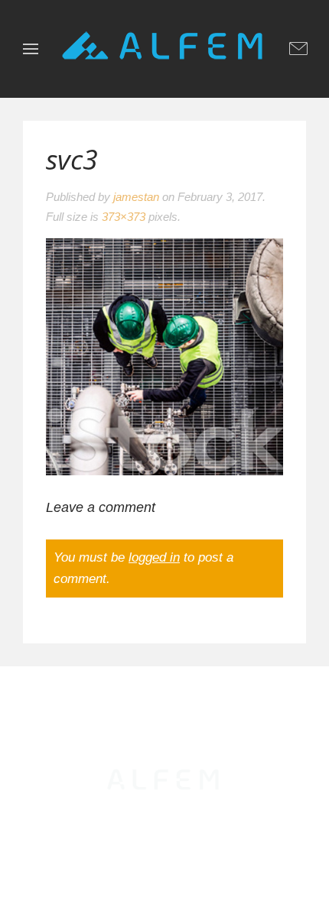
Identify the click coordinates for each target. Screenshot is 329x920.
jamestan (136, 196)
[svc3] (164, 355)
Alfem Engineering (176, 829)
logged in (154, 557)
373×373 (123, 216)
